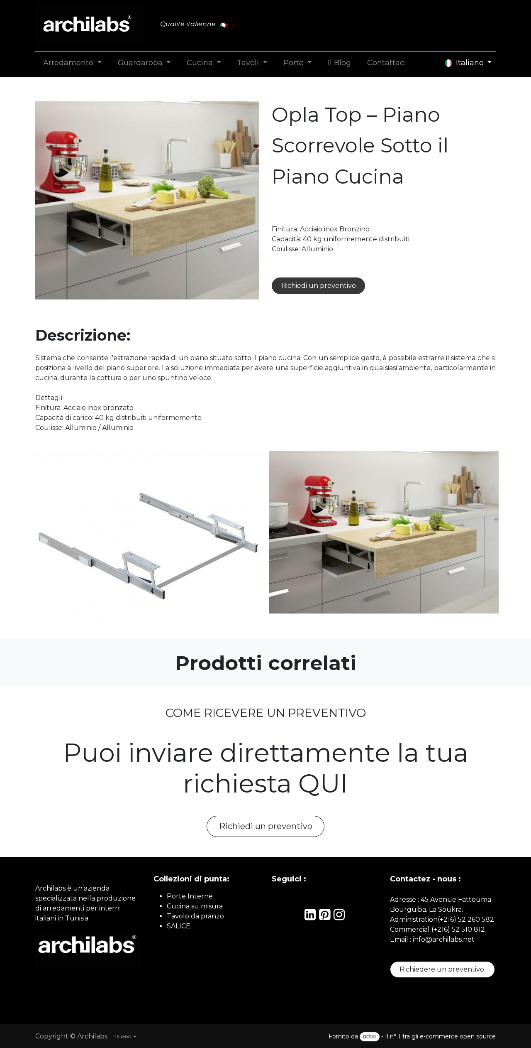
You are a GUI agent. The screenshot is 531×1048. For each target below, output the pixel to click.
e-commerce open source (458, 1036)
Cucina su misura (195, 906)
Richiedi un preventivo (318, 286)
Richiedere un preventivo (442, 969)
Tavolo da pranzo (195, 916)
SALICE (178, 926)
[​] (310, 917)
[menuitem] (72, 63)
